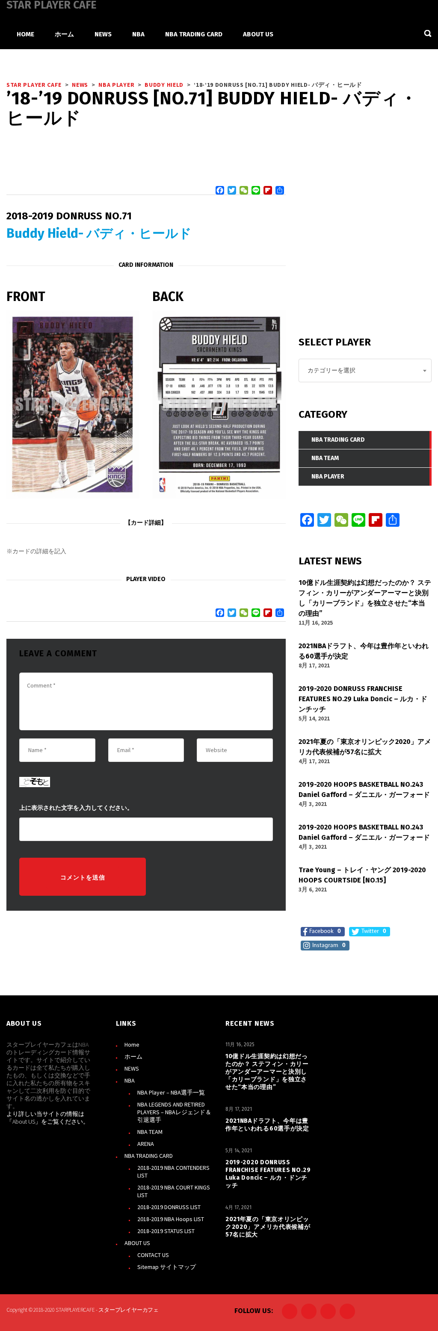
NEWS (131, 1068)
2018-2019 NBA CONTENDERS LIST (173, 1171)
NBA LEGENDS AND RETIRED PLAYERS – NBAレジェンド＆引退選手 (174, 1112)
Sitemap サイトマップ (166, 1267)
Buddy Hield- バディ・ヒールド (99, 233)
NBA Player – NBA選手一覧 (171, 1092)
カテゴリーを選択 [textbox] (331, 370)
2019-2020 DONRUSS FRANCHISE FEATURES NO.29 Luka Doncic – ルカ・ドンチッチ (268, 1174)
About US (23, 1121)
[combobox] (365, 370)
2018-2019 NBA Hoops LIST (170, 1219)
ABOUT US (137, 1243)
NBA (129, 1080)
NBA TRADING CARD (148, 1156)
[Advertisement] (363, 254)
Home (131, 1044)
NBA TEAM (150, 1132)
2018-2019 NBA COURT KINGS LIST (173, 1191)
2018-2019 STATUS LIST (166, 1231)
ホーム (133, 1056)
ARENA (145, 1144)
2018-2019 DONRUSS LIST (169, 1207)
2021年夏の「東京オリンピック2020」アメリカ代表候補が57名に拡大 (268, 1227)
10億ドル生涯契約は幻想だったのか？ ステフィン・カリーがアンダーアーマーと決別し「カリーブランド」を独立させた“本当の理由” (267, 1072)
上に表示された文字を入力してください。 (76, 808)
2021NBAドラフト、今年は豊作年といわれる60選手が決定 (267, 1124)
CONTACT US (153, 1255)
